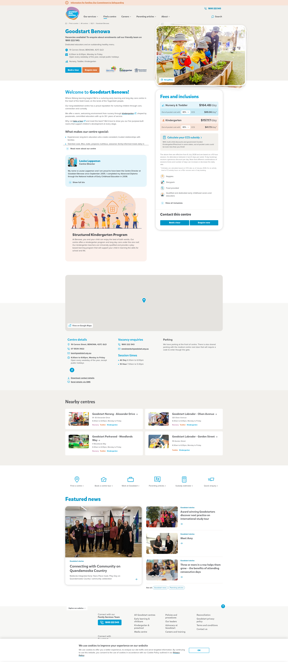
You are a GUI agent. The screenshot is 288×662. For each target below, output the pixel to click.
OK (199, 650)
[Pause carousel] (160, 29)
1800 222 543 (214, 8)
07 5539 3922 (77, 349)
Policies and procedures (171, 616)
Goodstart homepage (73, 13)
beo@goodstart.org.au (81, 353)
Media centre (140, 631)
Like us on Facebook (72, 370)
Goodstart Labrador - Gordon (193, 436)
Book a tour (73, 70)
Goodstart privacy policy (205, 620)
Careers (125, 16)
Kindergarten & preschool (141, 627)
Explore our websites (76, 608)
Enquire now (91, 70)
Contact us (202, 629)
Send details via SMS (80, 382)
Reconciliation (203, 614)
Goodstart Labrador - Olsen (193, 414)
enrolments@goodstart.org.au (135, 349)
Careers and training (175, 631)
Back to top (223, 606)
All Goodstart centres (144, 614)
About (164, 16)
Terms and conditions (207, 625)
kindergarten (128, 114)
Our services (90, 16)
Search (218, 16)
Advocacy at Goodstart (171, 627)
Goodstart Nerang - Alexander (114, 414)
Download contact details (82, 378)
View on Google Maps (82, 325)
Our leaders (171, 621)
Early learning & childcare (142, 620)
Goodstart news (160, 588)
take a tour (78, 121)
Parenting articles (145, 16)
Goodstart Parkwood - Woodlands (112, 438)
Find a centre (109, 16)
